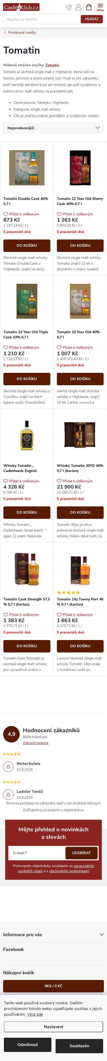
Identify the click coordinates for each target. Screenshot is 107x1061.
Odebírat (81, 853)
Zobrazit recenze (35, 743)
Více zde (35, 1014)
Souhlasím (79, 1046)
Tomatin (52, 65)
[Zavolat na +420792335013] (69, 7)
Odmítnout (27, 1045)
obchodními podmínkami (69, 871)
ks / (53, 986)
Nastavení (53, 1027)
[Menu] (100, 7)
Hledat (92, 19)
